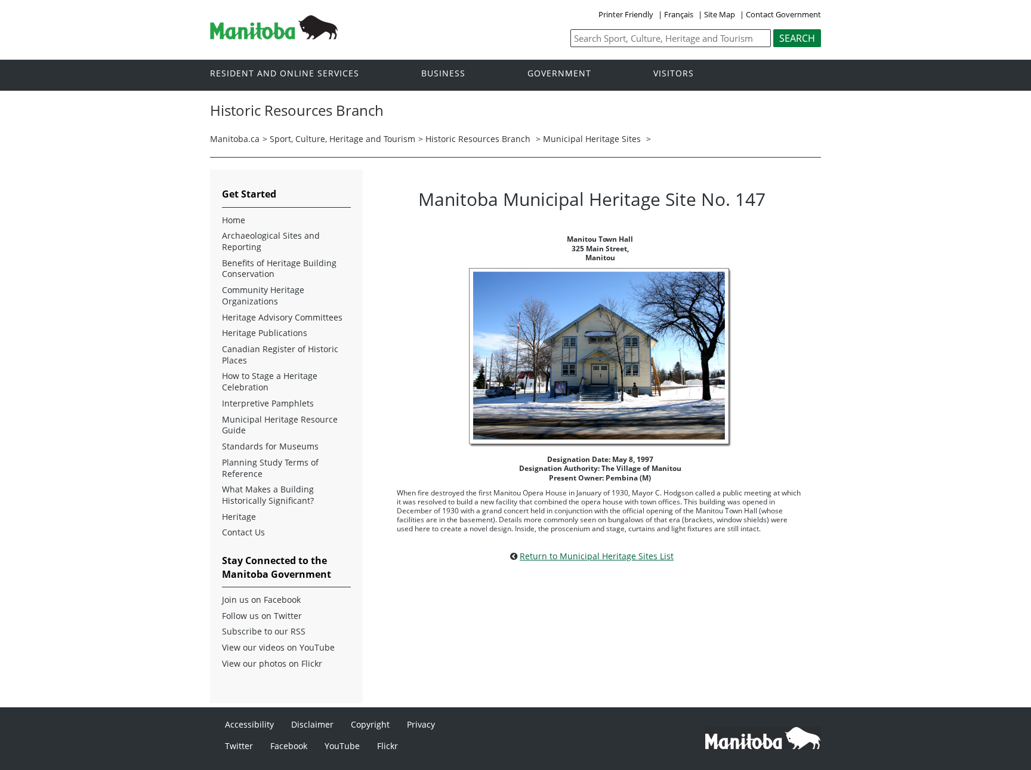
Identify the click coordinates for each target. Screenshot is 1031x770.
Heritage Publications (264, 333)
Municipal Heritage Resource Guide (280, 425)
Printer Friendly (625, 14)
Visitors (673, 73)
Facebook (288, 745)
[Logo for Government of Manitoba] (274, 35)
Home (233, 220)
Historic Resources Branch (477, 138)
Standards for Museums (270, 446)
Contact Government (783, 14)
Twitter (239, 745)
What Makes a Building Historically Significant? (268, 495)
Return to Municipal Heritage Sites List (597, 556)
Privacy (421, 724)
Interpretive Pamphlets (268, 403)
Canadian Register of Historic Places (280, 355)
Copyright (370, 724)
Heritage (239, 517)
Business (443, 73)
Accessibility (249, 724)
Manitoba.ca (235, 138)
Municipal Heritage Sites (592, 138)
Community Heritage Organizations (263, 296)
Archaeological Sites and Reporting (271, 241)
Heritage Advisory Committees (282, 317)
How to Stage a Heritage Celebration (269, 382)
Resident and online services (284, 73)
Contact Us (243, 532)
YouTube (342, 745)
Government (559, 73)
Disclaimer (312, 724)
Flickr (387, 745)
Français (678, 14)
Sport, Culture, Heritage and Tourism (342, 138)
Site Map (719, 14)
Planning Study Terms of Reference (270, 468)
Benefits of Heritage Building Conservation (279, 269)
